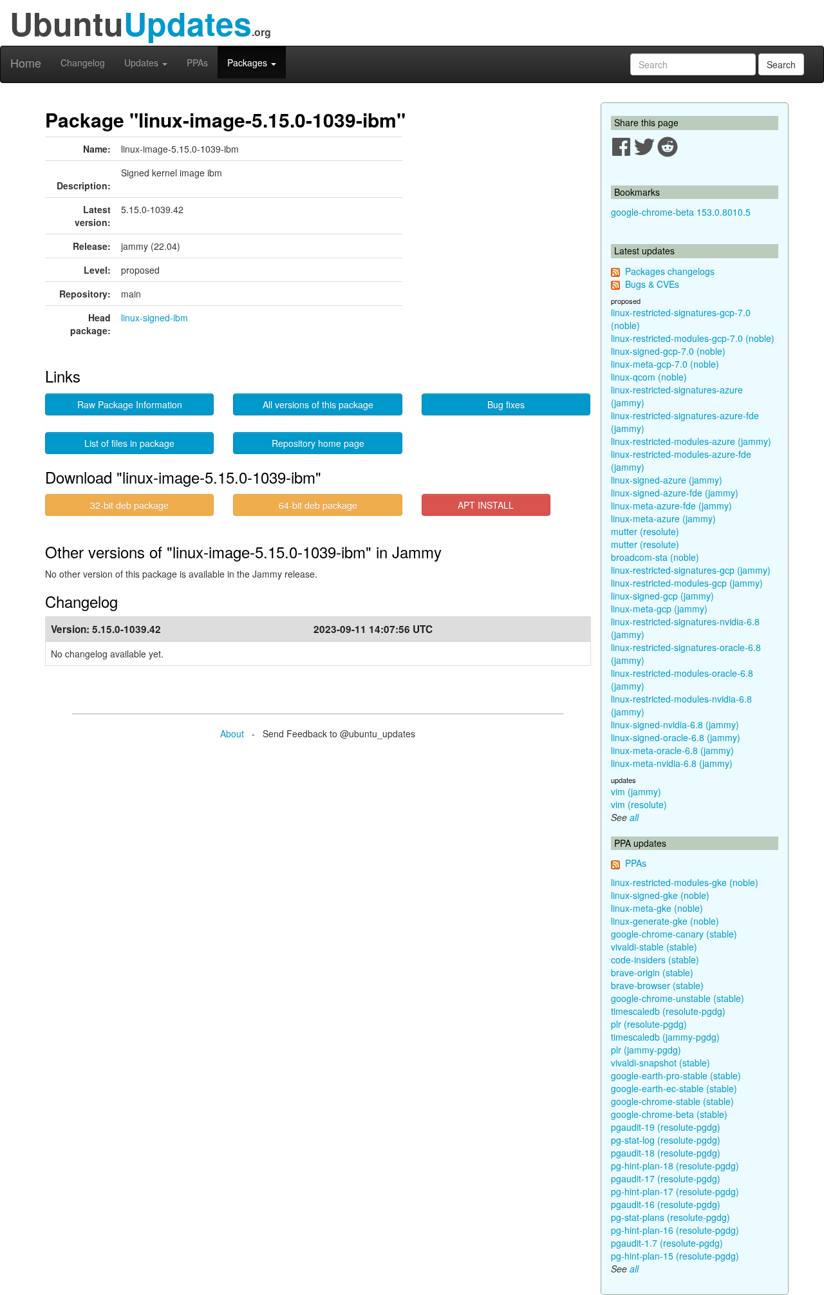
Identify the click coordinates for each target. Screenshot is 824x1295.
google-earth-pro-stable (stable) (676, 1075)
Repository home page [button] (318, 443)
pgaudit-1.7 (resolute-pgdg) (667, 1242)
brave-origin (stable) (652, 972)
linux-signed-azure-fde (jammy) (674, 492)
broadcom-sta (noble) (655, 557)
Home (25, 62)
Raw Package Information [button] (129, 404)
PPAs (197, 62)
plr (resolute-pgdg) (649, 1023)
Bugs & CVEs (652, 284)
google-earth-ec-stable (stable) (674, 1088)
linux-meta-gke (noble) (657, 908)
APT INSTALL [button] (486, 504)
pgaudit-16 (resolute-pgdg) (665, 1204)
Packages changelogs (670, 271)
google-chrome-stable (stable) (672, 1101)
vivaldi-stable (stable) (654, 946)
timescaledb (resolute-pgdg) (668, 1011)
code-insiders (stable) (655, 959)
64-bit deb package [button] (318, 504)
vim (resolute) (639, 804)
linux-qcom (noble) (649, 376)
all (634, 817)
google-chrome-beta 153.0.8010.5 (681, 211)
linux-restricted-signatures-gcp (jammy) (691, 569)
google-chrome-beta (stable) (669, 1114)
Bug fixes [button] (506, 404)
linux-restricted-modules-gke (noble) (684, 882)
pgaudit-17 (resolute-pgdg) (665, 1178)
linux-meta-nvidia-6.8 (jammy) (672, 763)
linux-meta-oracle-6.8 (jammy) (672, 750)
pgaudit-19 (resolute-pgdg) (665, 1126)
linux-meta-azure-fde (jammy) (671, 505)
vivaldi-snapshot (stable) (660, 1062)
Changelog (83, 62)
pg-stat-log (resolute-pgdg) (665, 1139)
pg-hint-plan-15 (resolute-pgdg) (675, 1255)
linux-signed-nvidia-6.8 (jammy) (675, 724)
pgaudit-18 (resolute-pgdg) (665, 1152)
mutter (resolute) (645, 531)
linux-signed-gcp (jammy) (662, 595)
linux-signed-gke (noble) (660, 895)
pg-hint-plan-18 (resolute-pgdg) (675, 1165)
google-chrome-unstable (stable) (677, 998)
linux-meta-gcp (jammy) (659, 608)
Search (781, 64)
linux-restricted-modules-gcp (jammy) (687, 582)
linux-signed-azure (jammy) (666, 479)
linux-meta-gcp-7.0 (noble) (665, 363)
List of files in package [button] (129, 443)
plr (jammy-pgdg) (646, 1049)
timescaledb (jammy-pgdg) (665, 1036)
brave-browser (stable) (657, 985)
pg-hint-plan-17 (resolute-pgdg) (675, 1191)
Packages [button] (248, 62)
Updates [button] (142, 62)
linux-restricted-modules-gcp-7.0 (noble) (692, 338)
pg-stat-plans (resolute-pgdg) (670, 1217)
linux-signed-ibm (154, 317)
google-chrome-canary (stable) (674, 933)
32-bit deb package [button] (129, 504)
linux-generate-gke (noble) (665, 920)
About (232, 733)
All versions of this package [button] (318, 404)
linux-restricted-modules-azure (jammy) (691, 441)
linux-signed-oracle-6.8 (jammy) (675, 737)
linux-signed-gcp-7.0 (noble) (668, 351)
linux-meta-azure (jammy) (663, 518)
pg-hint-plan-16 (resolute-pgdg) (675, 1230)
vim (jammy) (636, 791)
